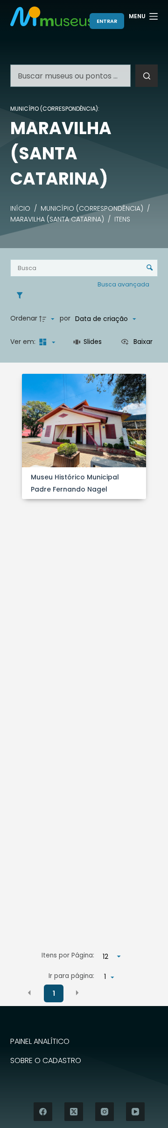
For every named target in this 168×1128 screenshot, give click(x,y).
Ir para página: (71, 975)
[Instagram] (104, 1111)
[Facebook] (43, 1111)
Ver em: (23, 341)
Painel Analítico (40, 1042)
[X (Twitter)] (73, 1111)
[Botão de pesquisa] (146, 75)
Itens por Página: (68, 955)
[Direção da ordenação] (48, 319)
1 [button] (54, 993)
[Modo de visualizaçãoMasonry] (46, 342)
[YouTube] (135, 1111)
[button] (29, 993)
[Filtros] (22, 295)
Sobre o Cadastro (45, 1061)
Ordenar (23, 318)
